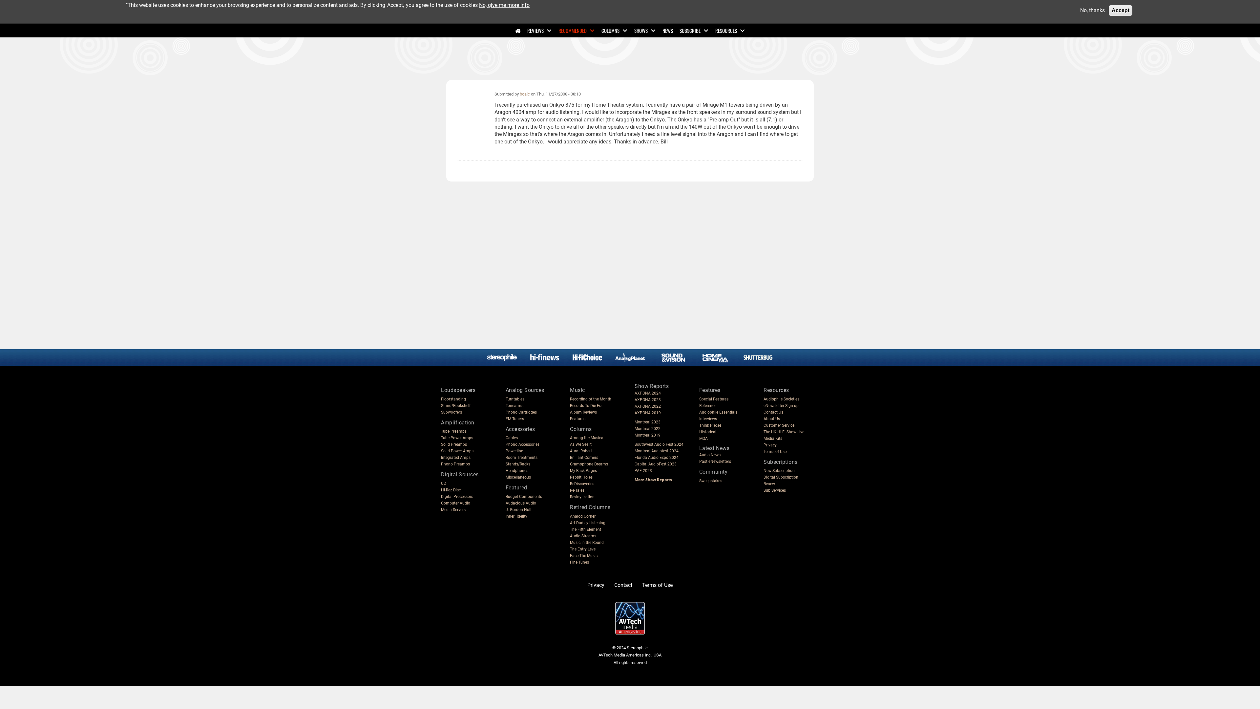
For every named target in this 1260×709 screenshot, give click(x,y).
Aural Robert (581, 451)
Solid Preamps (454, 444)
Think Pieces (710, 425)
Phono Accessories (522, 444)
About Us (772, 419)
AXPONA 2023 (648, 399)
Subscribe (690, 30)
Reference (707, 405)
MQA (703, 438)
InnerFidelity (516, 516)
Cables (512, 438)
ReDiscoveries (582, 484)
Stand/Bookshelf (456, 405)
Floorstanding (453, 399)
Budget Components (524, 496)
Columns (610, 30)
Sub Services (775, 490)
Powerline (514, 451)
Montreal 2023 (648, 422)
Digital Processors (457, 496)
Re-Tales (577, 490)
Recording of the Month (590, 399)
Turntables (515, 399)
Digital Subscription (781, 477)
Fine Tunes (579, 562)
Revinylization (582, 497)
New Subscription (779, 470)
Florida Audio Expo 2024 (657, 457)
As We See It (581, 444)
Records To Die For (586, 405)
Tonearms (514, 405)
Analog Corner (583, 516)
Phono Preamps (455, 464)
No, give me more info (504, 5)
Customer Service (779, 425)
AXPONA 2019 (648, 413)
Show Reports (652, 386)
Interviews (708, 419)
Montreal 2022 (648, 428)
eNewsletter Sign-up (781, 405)
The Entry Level (583, 549)
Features (577, 419)
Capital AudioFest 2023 (656, 464)
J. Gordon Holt (519, 509)
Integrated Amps (456, 457)
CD (443, 483)
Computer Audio (455, 503)
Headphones (517, 470)
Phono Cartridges (521, 412)
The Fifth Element (585, 529)
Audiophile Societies (781, 399)
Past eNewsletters (715, 461)
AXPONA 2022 (648, 406)
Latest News (714, 448)
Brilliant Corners (584, 457)
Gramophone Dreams (589, 464)
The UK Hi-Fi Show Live (784, 432)
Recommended (572, 30)
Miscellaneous (518, 477)
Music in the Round (587, 542)
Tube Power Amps (457, 438)
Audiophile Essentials (718, 412)
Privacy (770, 445)
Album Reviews (583, 412)
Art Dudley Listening (587, 523)
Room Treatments (521, 457)
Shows (641, 30)
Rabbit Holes (581, 477)
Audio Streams (583, 536)
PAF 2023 (643, 470)
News (667, 30)
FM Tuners (515, 419)
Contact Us (773, 412)
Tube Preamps (454, 431)
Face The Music (584, 555)
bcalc (525, 94)
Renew (769, 484)
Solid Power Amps (457, 451)
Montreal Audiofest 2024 (657, 451)
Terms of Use (775, 451)
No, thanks (1092, 10)
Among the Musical (587, 438)
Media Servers (453, 509)
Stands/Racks (518, 464)
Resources (726, 30)
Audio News (710, 455)
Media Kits (773, 438)
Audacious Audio (521, 503)
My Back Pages (583, 470)
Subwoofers (451, 412)
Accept (1120, 10)
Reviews (535, 30)
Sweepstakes (710, 481)
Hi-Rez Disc (451, 490)
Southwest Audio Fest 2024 (659, 444)
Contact (623, 585)
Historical (707, 432)
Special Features (713, 399)
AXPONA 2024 (648, 393)
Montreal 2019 (648, 435)
